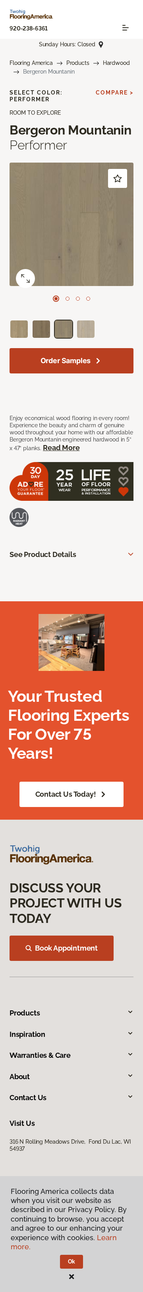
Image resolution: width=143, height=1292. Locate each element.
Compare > (114, 92)
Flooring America (31, 63)
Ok (71, 1261)
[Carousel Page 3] (78, 299)
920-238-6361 (29, 28)
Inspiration (27, 1034)
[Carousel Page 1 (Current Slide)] (56, 299)
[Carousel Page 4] (88, 299)
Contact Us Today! (65, 794)
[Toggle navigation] (125, 28)
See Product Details (43, 554)
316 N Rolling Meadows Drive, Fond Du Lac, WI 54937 (70, 1145)
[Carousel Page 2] (68, 299)
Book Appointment (66, 948)
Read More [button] (61, 447)
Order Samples (66, 360)
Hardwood (116, 63)
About (20, 1076)
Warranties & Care (40, 1055)
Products (77, 63)
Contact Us (28, 1097)
